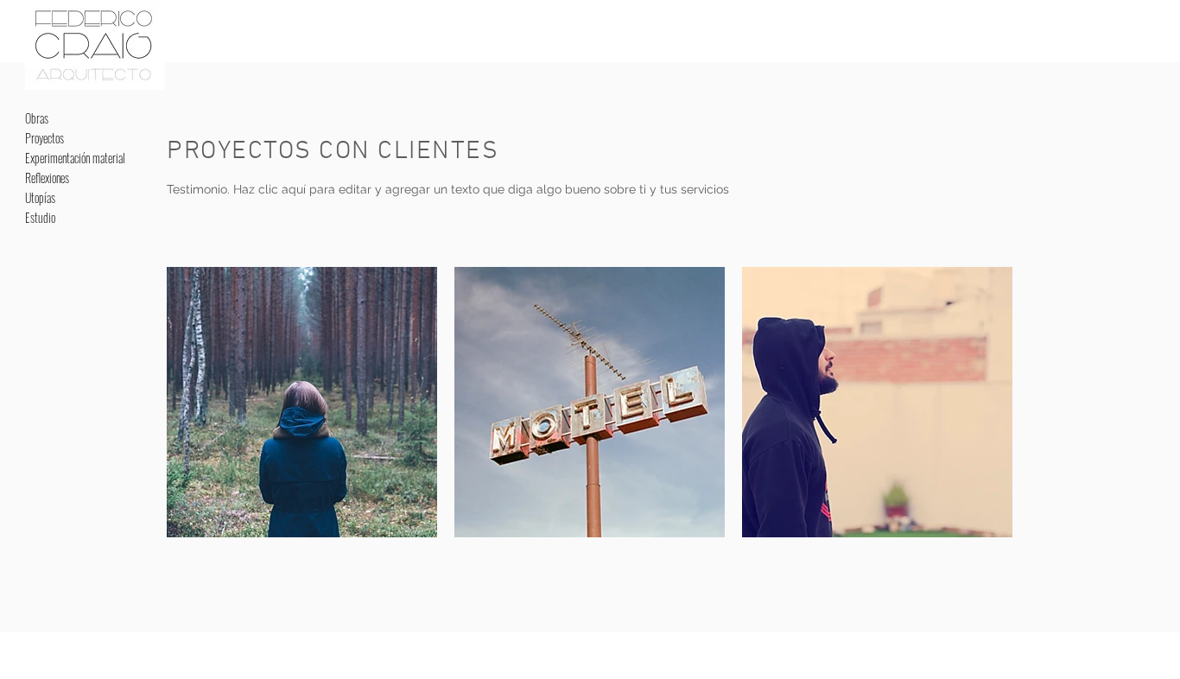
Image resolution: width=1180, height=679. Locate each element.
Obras (36, 118)
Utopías (40, 197)
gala (202, 25)
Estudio (40, 217)
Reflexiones (47, 177)
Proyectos (44, 138)
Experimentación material (75, 158)
